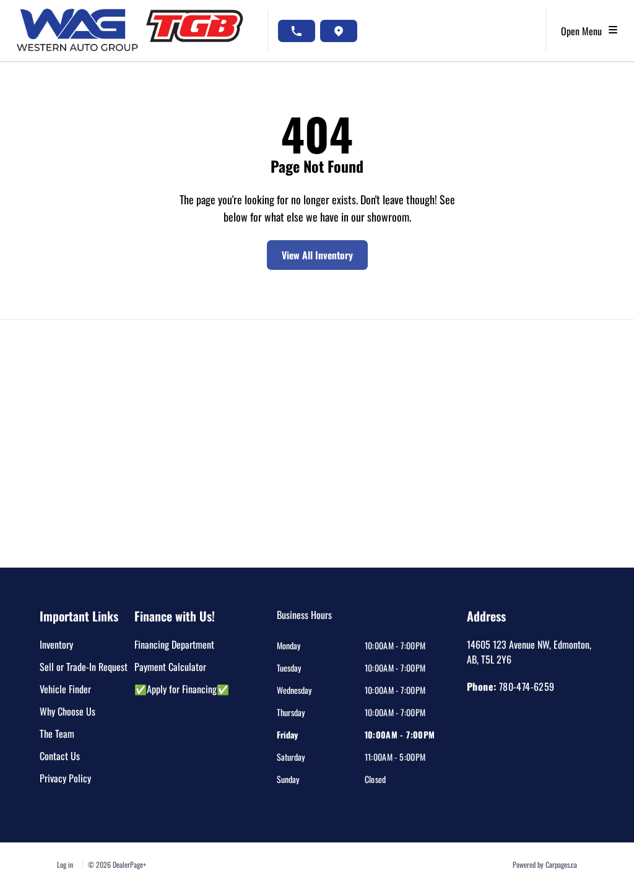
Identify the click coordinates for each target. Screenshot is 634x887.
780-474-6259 (527, 686)
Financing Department (174, 644)
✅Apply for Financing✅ (181, 688)
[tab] (304, 620)
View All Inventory (317, 255)
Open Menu (584, 31)
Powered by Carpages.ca (545, 864)
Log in (65, 864)
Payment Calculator (170, 666)
